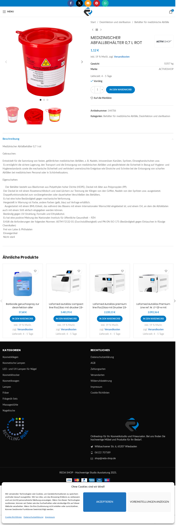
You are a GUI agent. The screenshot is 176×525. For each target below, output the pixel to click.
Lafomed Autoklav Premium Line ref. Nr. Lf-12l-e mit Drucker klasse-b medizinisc (153, 307)
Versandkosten (122, 57)
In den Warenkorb (120, 90)
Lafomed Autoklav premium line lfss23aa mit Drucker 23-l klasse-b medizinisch (110, 307)
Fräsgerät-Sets (10, 399)
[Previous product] (93, 30)
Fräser (6, 393)
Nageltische (9, 411)
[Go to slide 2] (44, 100)
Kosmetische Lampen (14, 363)
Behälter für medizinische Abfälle (151, 22)
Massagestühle (10, 405)
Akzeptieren (104, 502)
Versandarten (97, 375)
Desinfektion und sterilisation (115, 22)
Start (93, 22)
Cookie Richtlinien (13, 517)
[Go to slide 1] (40, 100)
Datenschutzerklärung (33, 517)
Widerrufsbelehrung (101, 381)
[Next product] (101, 30)
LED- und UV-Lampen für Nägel (19, 369)
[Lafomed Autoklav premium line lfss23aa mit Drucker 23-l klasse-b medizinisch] (109, 283)
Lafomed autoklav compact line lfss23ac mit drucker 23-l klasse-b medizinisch (66, 307)
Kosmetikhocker (11, 375)
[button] (6, 61)
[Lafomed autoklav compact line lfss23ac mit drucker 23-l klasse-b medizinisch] (66, 283)
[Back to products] (97, 30)
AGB (93, 363)
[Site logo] (88, 11)
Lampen (7, 387)
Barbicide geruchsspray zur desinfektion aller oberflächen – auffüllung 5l (22, 307)
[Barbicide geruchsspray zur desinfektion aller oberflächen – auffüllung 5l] (22, 283)
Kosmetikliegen (10, 357)
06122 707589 (103, 452)
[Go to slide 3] (47, 100)
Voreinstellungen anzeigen (149, 502)
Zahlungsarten (98, 369)
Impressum (50, 517)
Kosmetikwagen (11, 381)
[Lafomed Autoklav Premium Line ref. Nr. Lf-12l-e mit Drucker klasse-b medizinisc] (153, 283)
